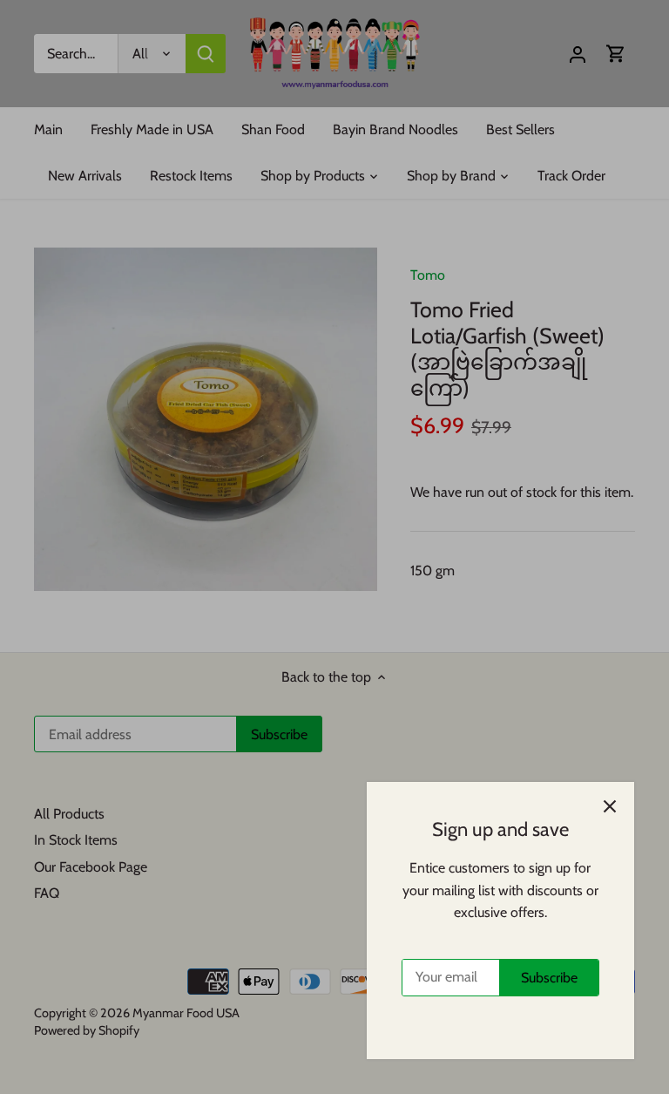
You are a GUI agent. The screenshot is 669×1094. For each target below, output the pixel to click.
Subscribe (549, 977)
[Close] (610, 806)
